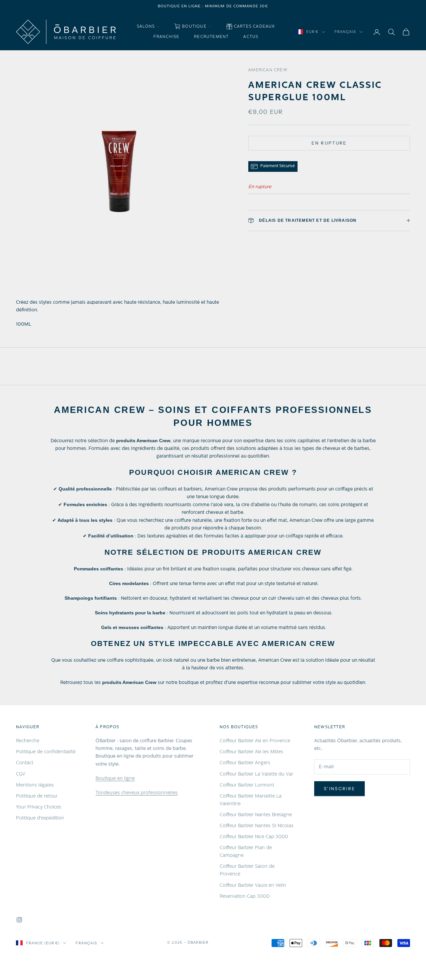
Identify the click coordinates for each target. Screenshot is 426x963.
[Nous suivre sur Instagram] (19, 919)
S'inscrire (339, 788)
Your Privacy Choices (38, 807)
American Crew (267, 70)
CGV (20, 774)
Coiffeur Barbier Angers (245, 763)
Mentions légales (35, 785)
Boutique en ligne (115, 778)
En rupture (329, 143)
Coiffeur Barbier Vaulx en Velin (253, 885)
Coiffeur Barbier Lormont (247, 785)
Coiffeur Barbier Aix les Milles (251, 752)
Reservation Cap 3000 (245, 896)
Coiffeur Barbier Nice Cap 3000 (254, 836)
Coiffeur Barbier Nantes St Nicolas (257, 825)
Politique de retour (37, 796)
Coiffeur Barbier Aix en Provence (255, 741)
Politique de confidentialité (46, 752)
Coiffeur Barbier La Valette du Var (256, 774)
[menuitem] (148, 26)
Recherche (27, 741)
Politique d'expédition (40, 818)
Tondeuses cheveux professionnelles (137, 793)
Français (345, 32)
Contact (24, 763)
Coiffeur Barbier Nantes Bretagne (256, 814)
